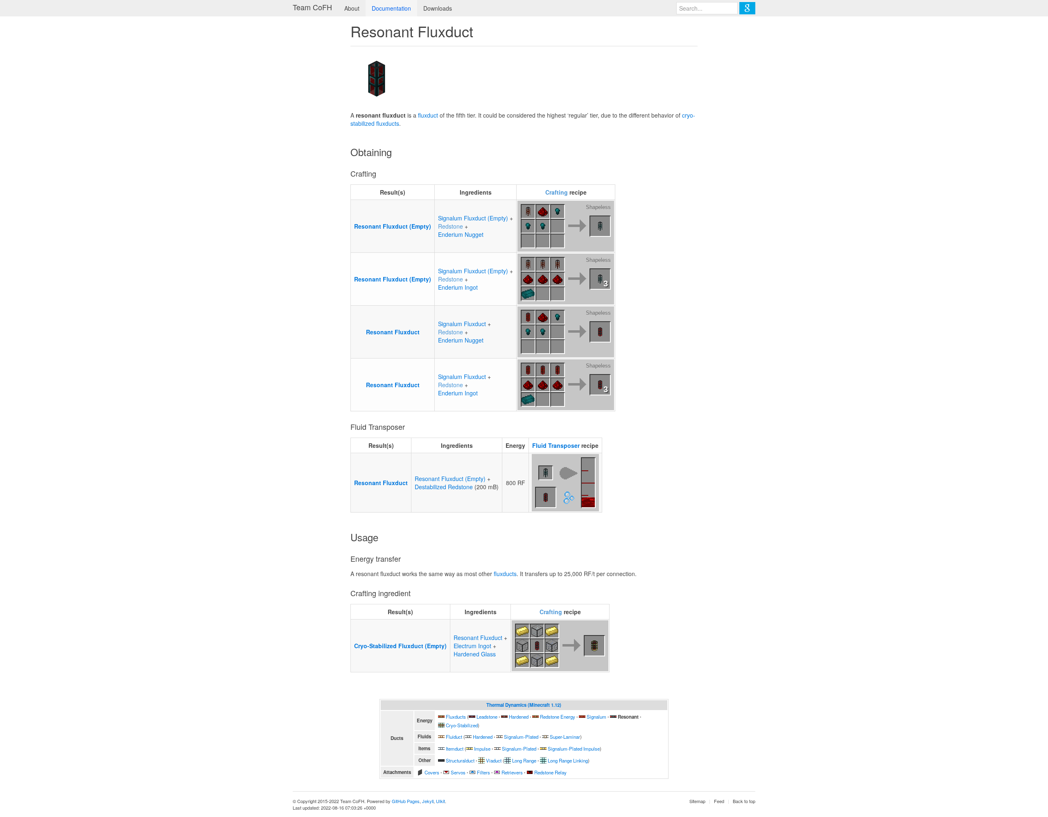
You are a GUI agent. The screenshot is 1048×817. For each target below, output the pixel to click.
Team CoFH (312, 7)
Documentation (391, 8)
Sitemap (697, 801)
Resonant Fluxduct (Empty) (392, 226)
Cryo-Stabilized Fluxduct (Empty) (400, 646)
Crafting (556, 192)
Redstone (450, 226)
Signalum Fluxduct (462, 324)
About (351, 8)
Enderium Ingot (458, 287)
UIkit (440, 801)
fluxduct (428, 115)
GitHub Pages (406, 801)
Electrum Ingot (472, 646)
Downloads (437, 8)
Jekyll (428, 801)
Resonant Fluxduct (393, 332)
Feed (719, 801)
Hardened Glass (475, 654)
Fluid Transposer (556, 445)
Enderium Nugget (460, 234)
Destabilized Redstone (444, 487)
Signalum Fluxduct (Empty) (473, 218)
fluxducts (505, 574)
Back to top (744, 801)
